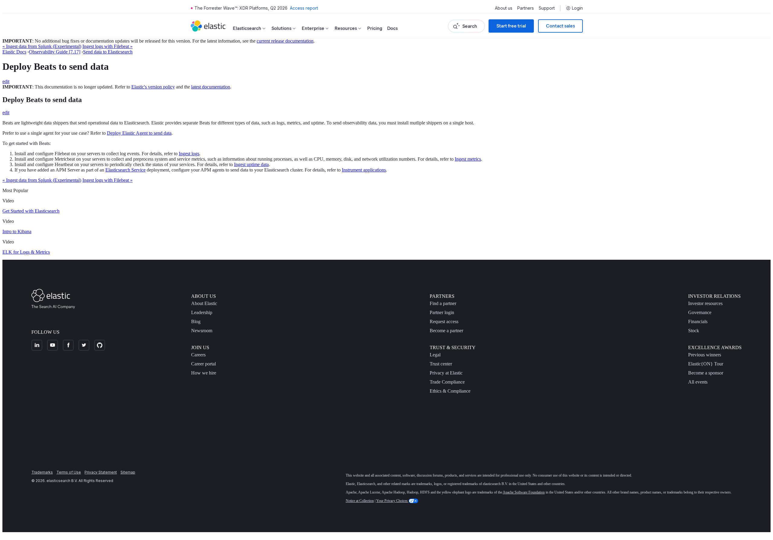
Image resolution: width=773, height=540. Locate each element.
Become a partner (446, 330)
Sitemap (127, 472)
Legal (435, 354)
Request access (444, 321)
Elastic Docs (14, 51)
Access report (304, 8)
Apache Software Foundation (524, 492)
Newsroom (201, 330)
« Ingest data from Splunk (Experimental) (41, 46)
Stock (693, 330)
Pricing (374, 28)
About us (503, 8)
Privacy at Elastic (446, 372)
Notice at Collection (360, 501)
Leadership (201, 312)
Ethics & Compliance (450, 391)
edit (5, 81)
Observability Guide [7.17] (54, 51)
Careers (198, 354)
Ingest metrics (468, 159)
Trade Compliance (447, 381)
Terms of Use (68, 472)
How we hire (203, 372)
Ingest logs (189, 153)
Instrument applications (364, 169)
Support (547, 8)
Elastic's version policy (153, 86)
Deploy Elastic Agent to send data (139, 133)
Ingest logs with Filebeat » (107, 46)
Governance (699, 312)
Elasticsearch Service (125, 169)
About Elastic (204, 303)
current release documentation (285, 40)
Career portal (203, 363)
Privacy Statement (101, 472)
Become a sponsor (705, 372)
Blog (195, 321)
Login (577, 8)
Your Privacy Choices (392, 501)
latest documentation (210, 86)
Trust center (441, 363)
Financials (697, 321)
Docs (392, 28)
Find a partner (443, 303)
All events (697, 381)
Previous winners (704, 354)
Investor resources (705, 303)
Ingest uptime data (251, 164)
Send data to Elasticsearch (108, 51)
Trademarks (42, 472)
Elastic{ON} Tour (705, 363)
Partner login (442, 312)
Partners (525, 8)
